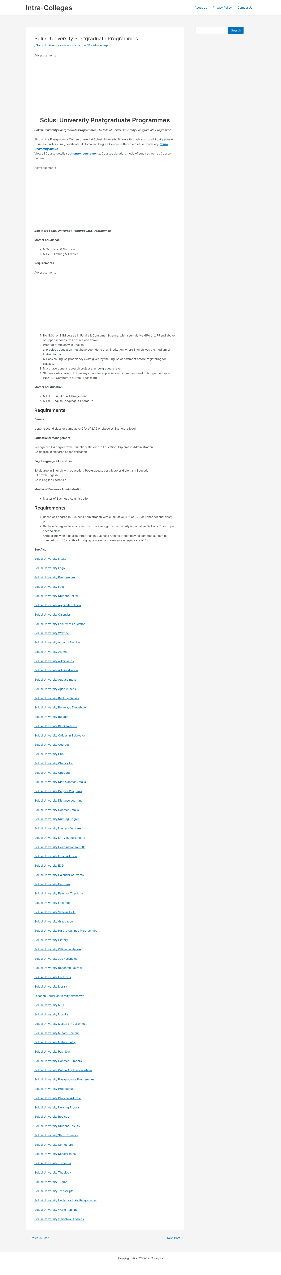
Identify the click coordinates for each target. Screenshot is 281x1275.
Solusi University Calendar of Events (59, 875)
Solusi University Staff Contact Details (60, 782)
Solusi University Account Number (57, 642)
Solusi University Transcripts (53, 1191)
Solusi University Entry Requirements (59, 838)
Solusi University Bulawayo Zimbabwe (60, 707)
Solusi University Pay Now (52, 1051)
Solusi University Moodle (51, 1014)
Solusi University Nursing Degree (57, 819)
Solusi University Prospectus (54, 1089)
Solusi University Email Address (55, 856)
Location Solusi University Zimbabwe (59, 996)
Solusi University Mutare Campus (57, 1033)
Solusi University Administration (56, 670)
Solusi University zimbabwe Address (59, 1219)
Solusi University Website (51, 633)
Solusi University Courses (52, 744)
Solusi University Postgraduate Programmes (64, 1079)
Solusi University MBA (49, 1005)
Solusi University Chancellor (53, 763)
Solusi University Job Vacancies (55, 958)
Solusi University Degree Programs (58, 791)
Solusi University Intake (50, 558)
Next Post (175, 1237)
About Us (201, 7)
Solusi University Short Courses (56, 1135)
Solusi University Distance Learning (58, 800)
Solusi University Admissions (54, 661)
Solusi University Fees (49, 586)
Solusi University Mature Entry (55, 1042)
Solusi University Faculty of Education (59, 624)
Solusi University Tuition (50, 1182)
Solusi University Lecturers (52, 977)
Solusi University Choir (50, 754)
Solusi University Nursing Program (57, 1107)
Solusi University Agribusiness (55, 689)
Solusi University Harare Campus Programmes (65, 930)
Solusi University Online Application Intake (63, 1070)
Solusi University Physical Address (57, 1098)
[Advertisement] (104, 84)
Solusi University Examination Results (59, 847)
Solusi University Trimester (52, 1163)
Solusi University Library (50, 986)
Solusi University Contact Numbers (58, 1061)
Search (236, 30)
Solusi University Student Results (57, 1126)
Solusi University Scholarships (55, 1154)
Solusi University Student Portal (56, 596)
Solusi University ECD (49, 865)
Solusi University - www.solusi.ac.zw (61, 45)
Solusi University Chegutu (52, 772)
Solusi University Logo (49, 568)
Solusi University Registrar (52, 1116)
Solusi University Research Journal (58, 968)
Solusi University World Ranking (56, 1209)
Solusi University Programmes (55, 577)
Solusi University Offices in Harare (57, 949)
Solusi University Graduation (53, 921)
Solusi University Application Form (57, 605)
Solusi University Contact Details (56, 810)
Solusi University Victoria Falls (55, 912)
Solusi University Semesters (53, 1144)
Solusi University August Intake (55, 679)
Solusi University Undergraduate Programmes (65, 1200)
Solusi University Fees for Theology (58, 893)
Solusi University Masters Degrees (57, 828)
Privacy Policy (222, 7)
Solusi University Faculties (52, 884)
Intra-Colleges (49, 8)
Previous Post (37, 1237)
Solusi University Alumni (50, 652)
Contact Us (244, 7)
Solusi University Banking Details (56, 698)
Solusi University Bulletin (51, 717)
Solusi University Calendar (52, 614)
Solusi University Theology (52, 1172)
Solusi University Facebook (52, 903)
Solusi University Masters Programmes (60, 1023)
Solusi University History (51, 940)
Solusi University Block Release (55, 726)
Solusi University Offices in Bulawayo (59, 735)
